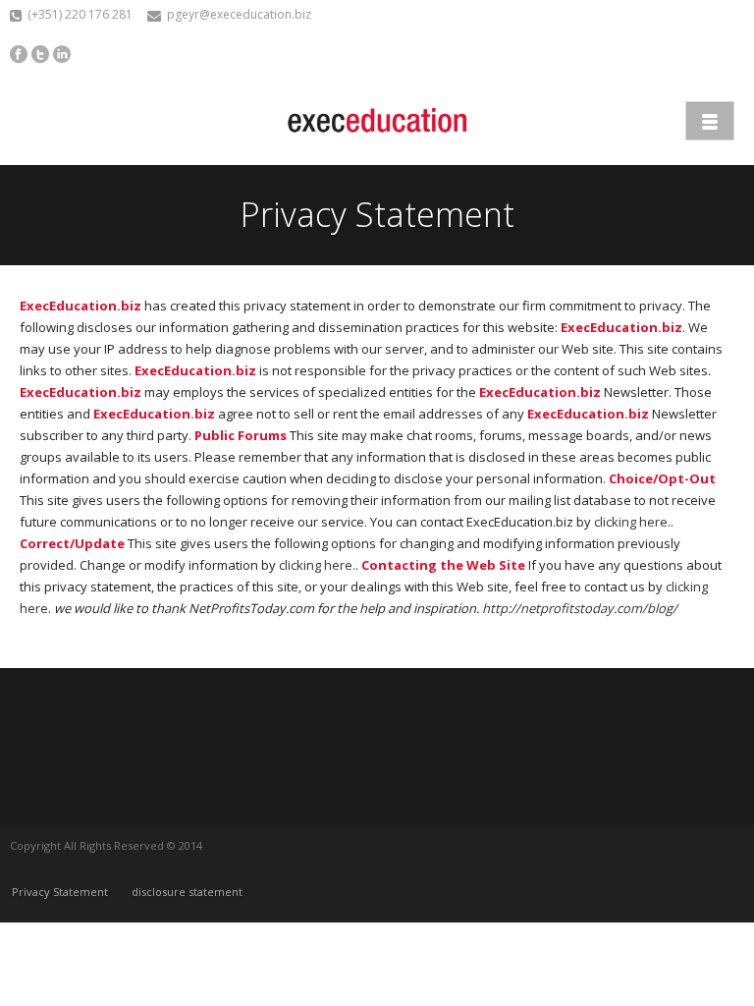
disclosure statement (187, 891)
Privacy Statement (60, 891)
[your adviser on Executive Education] (377, 120)
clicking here (631, 522)
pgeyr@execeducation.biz (239, 14)
